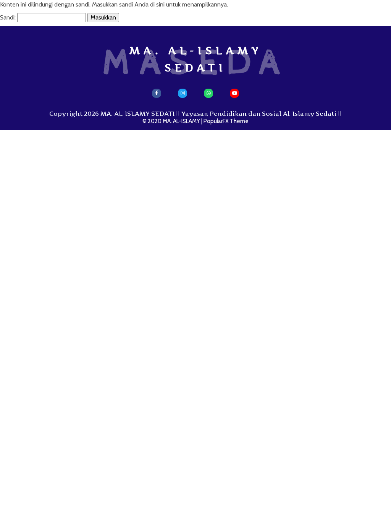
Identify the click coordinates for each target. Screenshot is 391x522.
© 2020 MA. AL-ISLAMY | (173, 121)
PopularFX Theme (226, 121)
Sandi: (8, 17)
